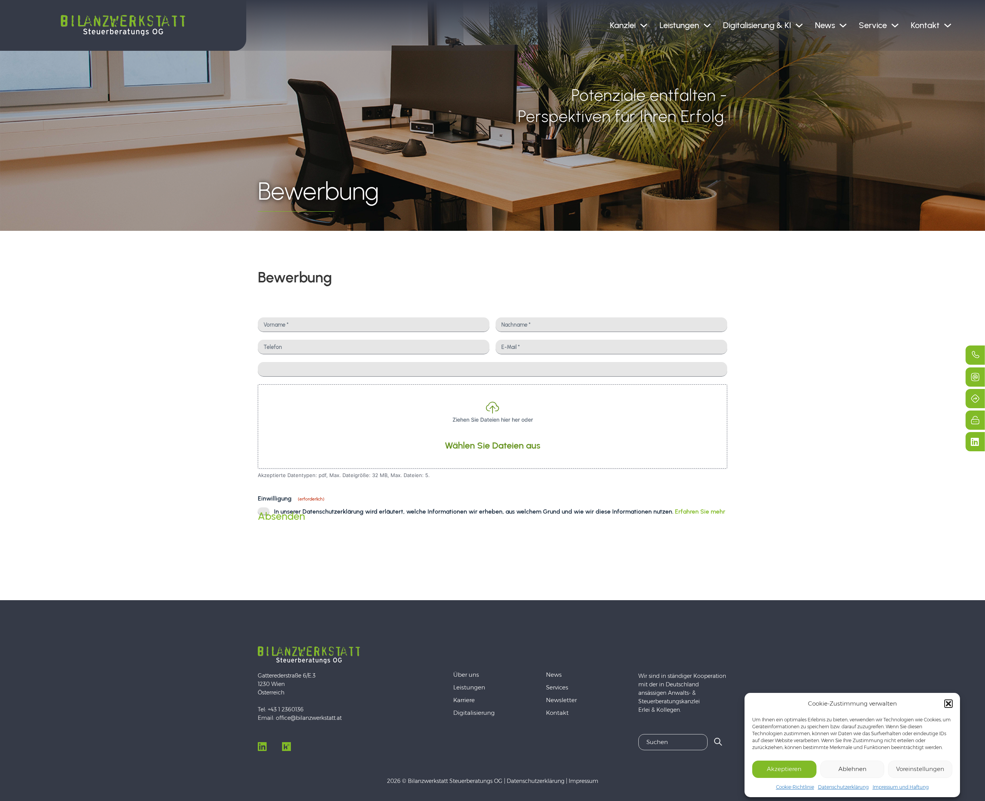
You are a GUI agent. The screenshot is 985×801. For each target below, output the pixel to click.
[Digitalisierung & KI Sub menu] (799, 25)
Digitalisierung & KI (757, 25)
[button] (948, 704)
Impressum (583, 781)
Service (873, 25)
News (825, 25)
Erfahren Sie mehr (700, 511)
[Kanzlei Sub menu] (643, 25)
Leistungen (679, 25)
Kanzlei (623, 25)
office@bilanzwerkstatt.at (309, 717)
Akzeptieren (784, 769)
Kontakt (925, 25)
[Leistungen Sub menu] (707, 25)
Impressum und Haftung (901, 787)
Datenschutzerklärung (843, 787)
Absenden (281, 516)
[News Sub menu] (843, 25)
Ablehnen (852, 769)
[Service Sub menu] (895, 25)
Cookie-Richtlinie (795, 787)
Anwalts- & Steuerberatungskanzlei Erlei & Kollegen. (669, 701)
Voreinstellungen (920, 769)
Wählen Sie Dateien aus (492, 445)
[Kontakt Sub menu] (947, 25)
